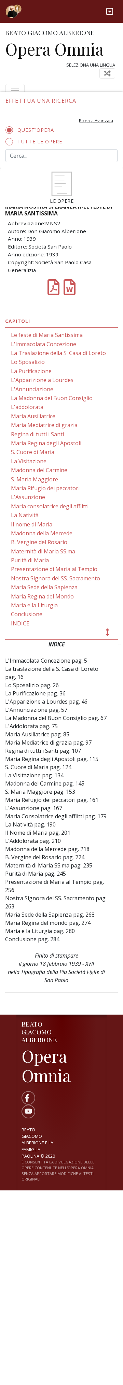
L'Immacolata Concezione (43, 344)
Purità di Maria (30, 560)
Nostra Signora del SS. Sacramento (55, 578)
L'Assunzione (28, 497)
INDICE (20, 623)
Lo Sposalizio (28, 362)
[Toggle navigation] (110, 11)
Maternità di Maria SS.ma (43, 551)
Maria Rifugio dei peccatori (45, 488)
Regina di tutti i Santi (37, 434)
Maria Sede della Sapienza (44, 587)
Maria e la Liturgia (34, 605)
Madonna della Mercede (41, 533)
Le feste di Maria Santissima (47, 335)
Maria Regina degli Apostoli (46, 443)
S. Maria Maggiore (34, 479)
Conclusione (26, 614)
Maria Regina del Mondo (42, 596)
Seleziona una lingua (90, 65)
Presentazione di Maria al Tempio (54, 569)
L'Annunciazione (32, 389)
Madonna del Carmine (39, 470)
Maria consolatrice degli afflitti (49, 506)
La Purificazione (31, 371)
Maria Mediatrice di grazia (44, 425)
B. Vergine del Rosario (39, 542)
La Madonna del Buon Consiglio (52, 398)
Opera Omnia (54, 49)
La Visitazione (28, 461)
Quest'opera (35, 130)
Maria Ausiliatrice (33, 416)
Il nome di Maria (31, 524)
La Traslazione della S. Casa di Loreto (58, 353)
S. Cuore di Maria (32, 452)
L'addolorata (27, 407)
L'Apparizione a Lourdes (42, 380)
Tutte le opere (39, 141)
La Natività (25, 515)
